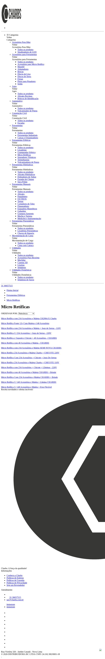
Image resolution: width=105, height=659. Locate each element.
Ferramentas (17, 125)
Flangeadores (23, 206)
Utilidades (16, 248)
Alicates (21, 194)
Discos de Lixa (24, 74)
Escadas (21, 123)
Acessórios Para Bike (21, 42)
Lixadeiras (22, 150)
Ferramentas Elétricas (21, 140)
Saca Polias (22, 182)
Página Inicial (12, 290)
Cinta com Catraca (25, 245)
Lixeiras (21, 265)
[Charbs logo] (11, 23)
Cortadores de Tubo (26, 204)
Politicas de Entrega (15, 578)
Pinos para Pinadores (27, 81)
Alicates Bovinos (25, 96)
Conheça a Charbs (14, 575)
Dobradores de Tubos (27, 177)
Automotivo (17, 101)
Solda (20, 84)
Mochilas (21, 260)
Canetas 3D (23, 262)
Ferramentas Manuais (21, 184)
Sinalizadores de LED (27, 52)
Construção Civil (19, 113)
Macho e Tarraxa (25, 216)
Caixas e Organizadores (28, 138)
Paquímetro (22, 196)
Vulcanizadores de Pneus (28, 162)
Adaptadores (23, 69)
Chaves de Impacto (26, 233)
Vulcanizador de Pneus (27, 111)
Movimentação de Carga (22, 235)
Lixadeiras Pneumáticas (28, 231)
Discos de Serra (24, 76)
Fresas (20, 79)
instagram (11, 604)
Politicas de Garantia (15, 580)
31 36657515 (7, 286)
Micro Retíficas (24, 155)
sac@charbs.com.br (15, 600)
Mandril (21, 67)
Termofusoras (23, 160)
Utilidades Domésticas (21, 270)
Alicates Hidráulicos (26, 174)
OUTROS (22, 199)
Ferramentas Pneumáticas (23, 221)
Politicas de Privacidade (17, 583)
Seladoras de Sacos (26, 280)
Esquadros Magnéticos (27, 209)
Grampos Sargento (26, 213)
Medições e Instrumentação (29, 218)
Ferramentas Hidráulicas (22, 164)
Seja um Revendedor (16, 585)
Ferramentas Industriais (27, 135)
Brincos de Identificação (28, 98)
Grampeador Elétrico (27, 152)
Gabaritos (22, 211)
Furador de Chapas (26, 179)
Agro (14, 86)
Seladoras (22, 267)
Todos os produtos (25, 49)
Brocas (21, 71)
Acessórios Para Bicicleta (28, 258)
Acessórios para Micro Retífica (31, 64)
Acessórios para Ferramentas (24, 54)
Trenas (20, 201)
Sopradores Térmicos (27, 157)
